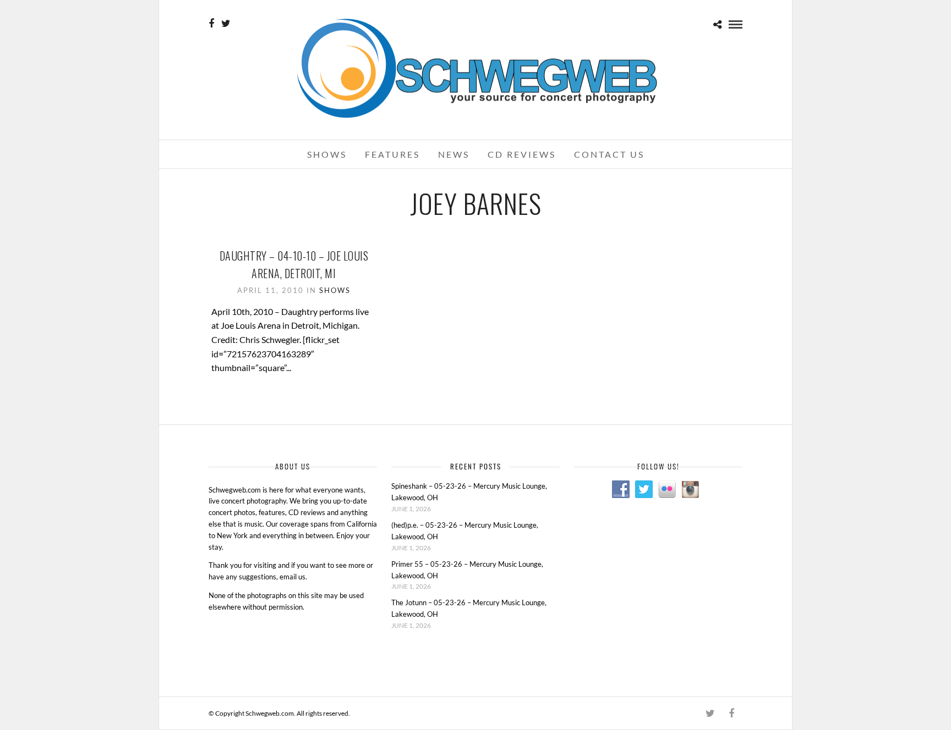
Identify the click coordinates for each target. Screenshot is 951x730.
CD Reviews (522, 154)
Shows (327, 154)
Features (392, 154)
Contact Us (609, 154)
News (453, 154)
